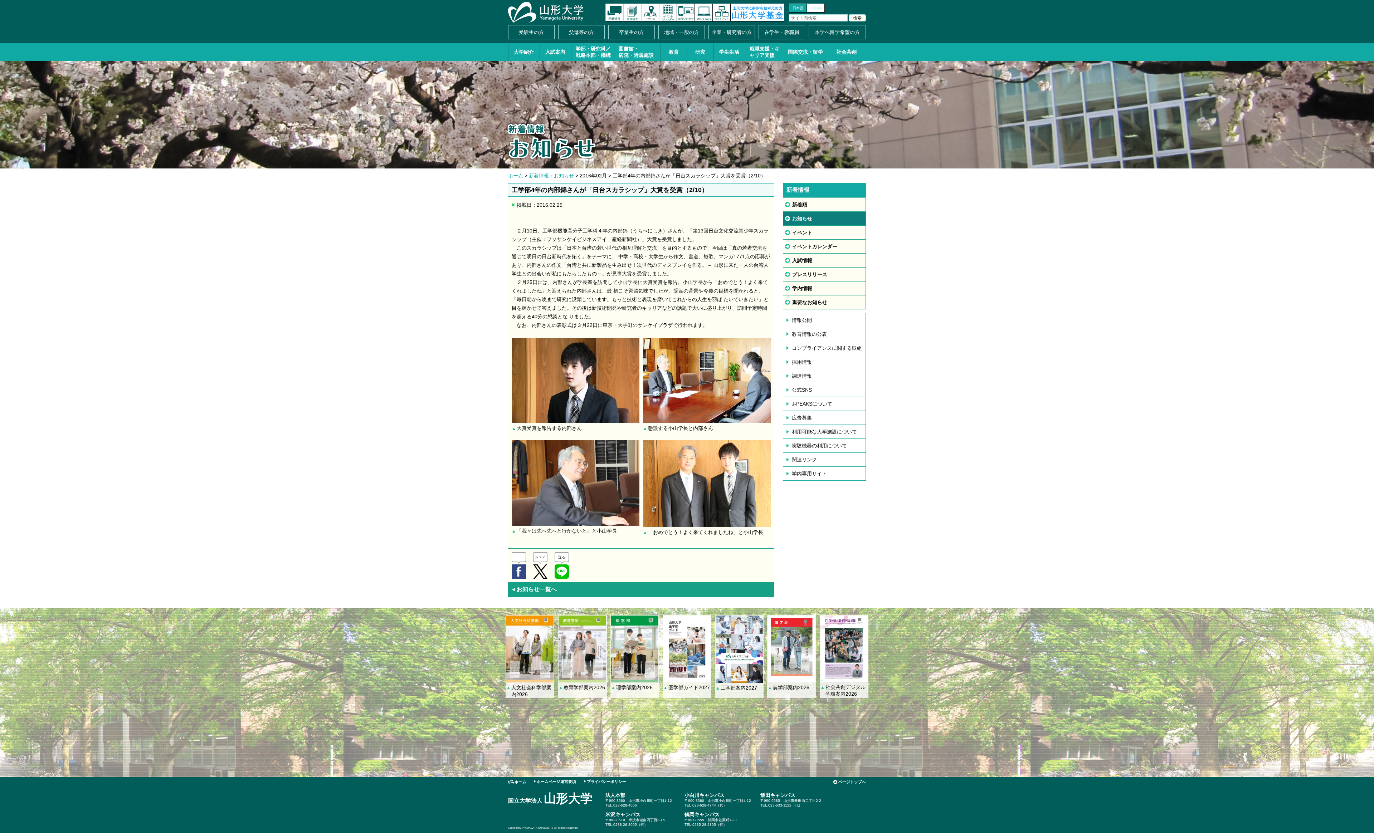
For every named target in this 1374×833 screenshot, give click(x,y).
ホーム (515, 175)
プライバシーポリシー (606, 781)
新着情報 (614, 12)
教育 (674, 52)
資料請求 (632, 12)
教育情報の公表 (809, 334)
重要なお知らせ (809, 302)
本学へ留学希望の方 (837, 32)
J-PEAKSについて (812, 404)
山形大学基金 (757, 12)
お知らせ (802, 218)
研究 (700, 52)
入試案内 (555, 52)
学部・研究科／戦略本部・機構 (593, 52)
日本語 (798, 8)
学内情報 (802, 288)
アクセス (650, 12)
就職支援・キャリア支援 (765, 52)
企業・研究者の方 (732, 32)
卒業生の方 (631, 32)
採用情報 (802, 362)
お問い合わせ (686, 12)
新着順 (799, 204)
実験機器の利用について (819, 446)
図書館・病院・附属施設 (636, 52)
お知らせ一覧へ (534, 589)
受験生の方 (531, 32)
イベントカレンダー (668, 12)
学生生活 (729, 52)
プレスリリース (809, 274)
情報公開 (802, 320)
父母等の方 (581, 32)
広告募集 (802, 418)
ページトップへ (852, 782)
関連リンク (804, 459)
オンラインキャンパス (704, 12)
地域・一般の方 (681, 32)
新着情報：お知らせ (551, 175)
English (816, 8)
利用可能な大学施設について (824, 432)
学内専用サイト (809, 473)
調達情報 (802, 376)
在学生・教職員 (781, 32)
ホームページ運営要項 (556, 781)
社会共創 (847, 52)
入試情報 (802, 260)
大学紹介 (524, 52)
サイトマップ (722, 12)
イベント (802, 232)
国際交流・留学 (805, 52)
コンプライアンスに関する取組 (827, 348)
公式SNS (802, 390)
